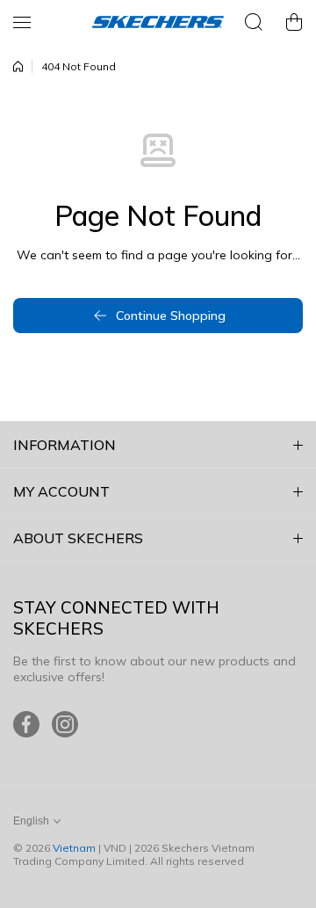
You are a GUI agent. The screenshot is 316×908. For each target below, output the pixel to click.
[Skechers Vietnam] (158, 22)
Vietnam (74, 847)
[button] (294, 22)
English (31, 821)
